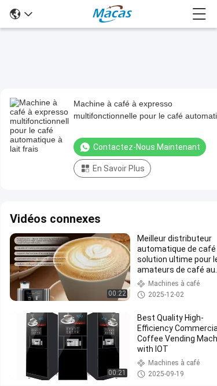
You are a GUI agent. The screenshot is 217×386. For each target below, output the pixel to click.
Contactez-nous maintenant (146, 147)
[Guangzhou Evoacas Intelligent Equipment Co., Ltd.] (112, 14)
